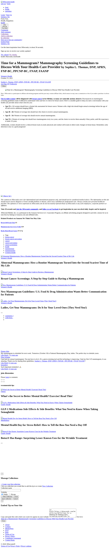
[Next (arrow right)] (4, 381)
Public (5, 494)
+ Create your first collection (10, 484)
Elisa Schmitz (5, 357)
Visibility (4, 492)
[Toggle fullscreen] (4, 379)
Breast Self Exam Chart (8, 222)
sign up (3, 4)
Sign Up (9, 15)
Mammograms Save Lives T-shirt (11, 227)
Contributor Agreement (13, 538)
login (8, 4)
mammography (10, 251)
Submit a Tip (5, 17)
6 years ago (14, 355)
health (7, 9)
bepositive (4, 365)
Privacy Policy (10, 536)
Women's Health (6, 76)
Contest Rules (10, 540)
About (7, 525)
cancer (7, 241)
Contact (7, 527)
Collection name (6, 488)
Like (2, 355)
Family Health (6, 404)
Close (16, 496)
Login (3, 15)
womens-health (10, 252)
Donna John (5, 351)
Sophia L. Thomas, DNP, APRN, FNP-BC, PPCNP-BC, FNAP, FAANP (60, 361)
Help (6, 532)
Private (13, 494)
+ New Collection (7, 496)
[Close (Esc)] (2, 379)
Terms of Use (9, 534)
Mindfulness (5, 420)
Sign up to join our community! (11, 40)
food (6, 7)
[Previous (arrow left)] (2, 381)
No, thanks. (13, 55)
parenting (8, 11)
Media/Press (9, 528)
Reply (6, 355)
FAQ (7, 530)
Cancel (15, 499)
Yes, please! (5, 55)
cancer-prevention (11, 243)
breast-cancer (9, 237)
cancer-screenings (11, 245)
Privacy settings (26, 546)
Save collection (6, 499)
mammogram (9, 249)
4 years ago (13, 369)
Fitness (3, 391)
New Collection (47, 486)
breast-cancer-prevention (13, 239)
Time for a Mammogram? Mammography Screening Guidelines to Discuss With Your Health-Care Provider (37, 519)
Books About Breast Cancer (9, 231)
